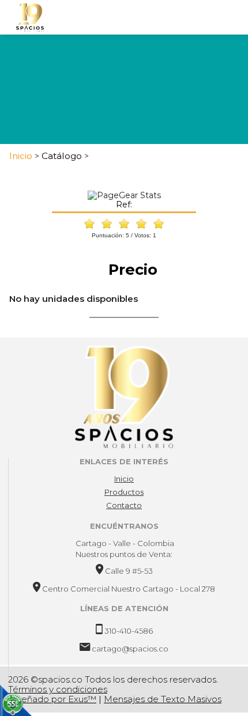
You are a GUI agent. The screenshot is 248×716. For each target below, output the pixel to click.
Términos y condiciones (57, 689)
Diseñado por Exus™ (52, 699)
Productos (124, 492)
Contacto (124, 505)
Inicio (124, 478)
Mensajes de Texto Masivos (162, 699)
